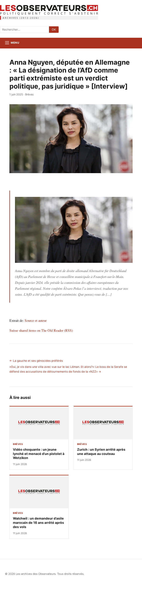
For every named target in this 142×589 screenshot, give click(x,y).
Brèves (29, 94)
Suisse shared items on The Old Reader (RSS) (41, 330)
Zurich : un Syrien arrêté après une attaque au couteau (101, 452)
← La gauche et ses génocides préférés (36, 360)
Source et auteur (36, 320)
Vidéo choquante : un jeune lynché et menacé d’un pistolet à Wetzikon (38, 454)
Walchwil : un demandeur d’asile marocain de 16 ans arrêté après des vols (38, 522)
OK (54, 29)
